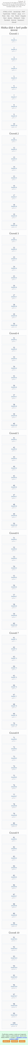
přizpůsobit (14, 1041)
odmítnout (22, 1041)
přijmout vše (6, 1041)
